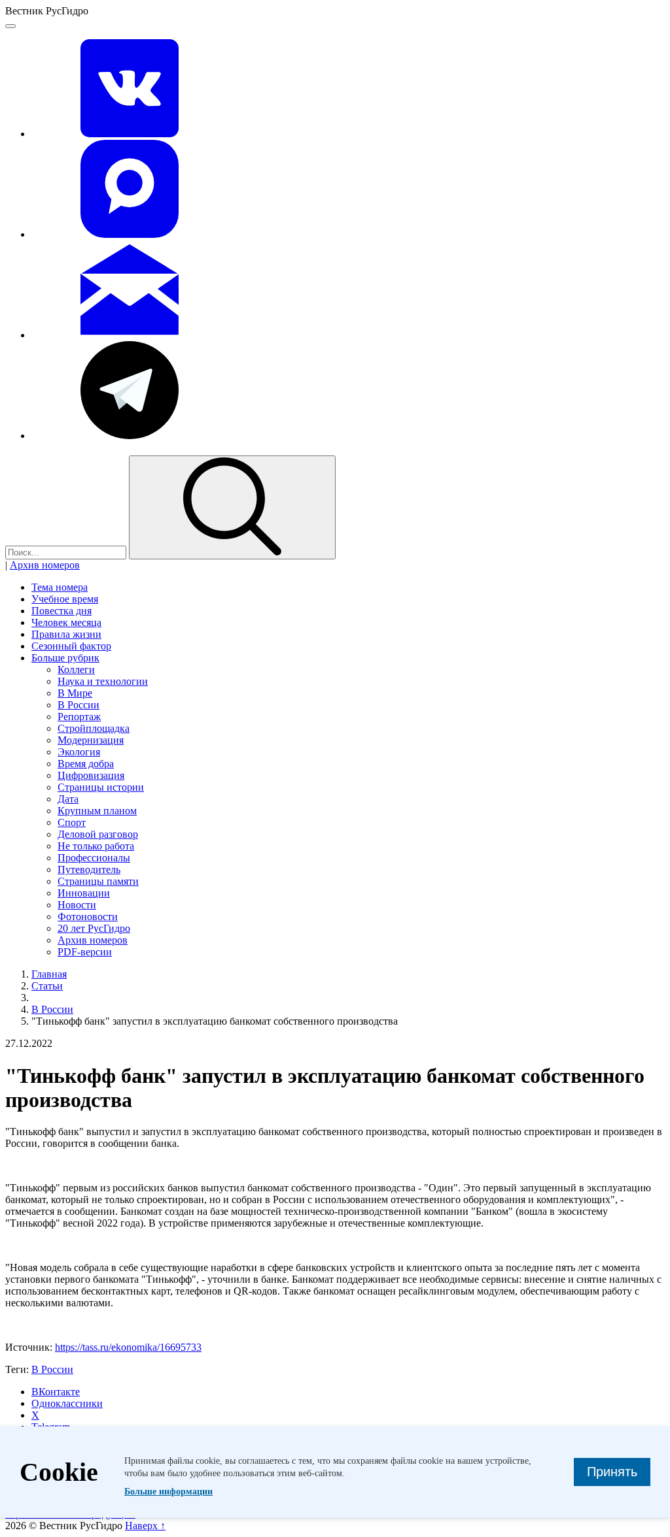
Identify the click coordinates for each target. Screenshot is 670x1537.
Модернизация (91, 740)
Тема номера (59, 587)
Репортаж (79, 716)
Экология (79, 751)
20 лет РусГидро (94, 928)
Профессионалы (94, 857)
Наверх (145, 1525)
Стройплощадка (94, 728)
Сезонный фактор (71, 646)
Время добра (86, 763)
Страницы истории (101, 787)
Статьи (47, 985)
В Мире (75, 693)
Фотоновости (88, 916)
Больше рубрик (65, 657)
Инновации (84, 893)
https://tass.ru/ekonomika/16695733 (128, 1347)
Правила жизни (66, 634)
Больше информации (168, 1491)
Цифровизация (91, 775)
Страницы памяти (98, 881)
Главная (49, 974)
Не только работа (96, 845)
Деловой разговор (98, 834)
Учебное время (64, 598)
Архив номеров (45, 564)
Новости (77, 904)
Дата (68, 798)
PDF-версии (85, 951)
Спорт (72, 822)
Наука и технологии (103, 681)
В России (78, 704)
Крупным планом (97, 810)
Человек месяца (66, 622)
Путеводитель (89, 869)
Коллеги (76, 669)
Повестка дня (61, 610)
